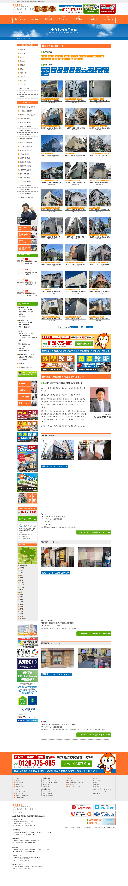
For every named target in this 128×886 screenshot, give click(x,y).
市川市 (107, 71)
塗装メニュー (64, 20)
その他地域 (44, 74)
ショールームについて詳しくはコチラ (93, 532)
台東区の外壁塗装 (25, 158)
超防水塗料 (22, 316)
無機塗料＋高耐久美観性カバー (27, 357)
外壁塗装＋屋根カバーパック (26, 355)
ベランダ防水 (92, 56)
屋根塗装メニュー (46, 789)
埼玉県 (65, 71)
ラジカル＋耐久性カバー (25, 359)
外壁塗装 (44, 56)
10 (82, 327)
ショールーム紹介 (20, 791)
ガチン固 (100, 56)
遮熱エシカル (22, 314)
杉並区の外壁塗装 (25, 162)
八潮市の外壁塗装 (25, 170)
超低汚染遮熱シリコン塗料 (26, 312)
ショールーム (108, 20)
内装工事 (55, 59)
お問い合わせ (19, 793)
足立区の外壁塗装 (25, 122)
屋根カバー (59, 56)
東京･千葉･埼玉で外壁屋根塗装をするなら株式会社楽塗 (88, 827)
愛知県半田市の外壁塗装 (27, 115)
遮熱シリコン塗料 (24, 324)
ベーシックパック (24, 346)
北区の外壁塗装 (24, 154)
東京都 (84, 68)
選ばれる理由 (49, 20)
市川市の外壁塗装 (25, 193)
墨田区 (78, 68)
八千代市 (98, 68)
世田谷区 (91, 68)
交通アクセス (24, 403)
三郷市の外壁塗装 (25, 185)
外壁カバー (82, 56)
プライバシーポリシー (22, 795)
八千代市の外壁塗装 (25, 142)
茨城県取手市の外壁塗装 (27, 107)
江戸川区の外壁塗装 (25, 146)
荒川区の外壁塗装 (25, 150)
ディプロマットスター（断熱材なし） (28, 339)
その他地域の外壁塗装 (26, 197)
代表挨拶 (22, 390)
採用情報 (18, 789)
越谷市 (77, 71)
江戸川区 (105, 68)
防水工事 (74, 59)
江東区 (60, 68)
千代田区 (54, 68)
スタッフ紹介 (24, 397)
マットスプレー (46, 59)
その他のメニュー (23, 363)
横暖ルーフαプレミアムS (26, 333)
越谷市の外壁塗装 (25, 174)
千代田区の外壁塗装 (25, 111)
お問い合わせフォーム (27, 519)
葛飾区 (72, 68)
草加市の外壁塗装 (25, 178)
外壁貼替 (74, 56)
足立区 (66, 68)
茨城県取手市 (45, 68)
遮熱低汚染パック (24, 350)
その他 (81, 59)
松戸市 (101, 71)
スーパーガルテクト (24, 335)
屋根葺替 (67, 56)
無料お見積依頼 (83, 344)
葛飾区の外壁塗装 (25, 126)
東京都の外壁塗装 (25, 134)
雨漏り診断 (96, 778)
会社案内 (34, 20)
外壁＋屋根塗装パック (24, 344)
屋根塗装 (51, 56)
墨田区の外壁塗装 (25, 130)
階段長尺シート (65, 59)
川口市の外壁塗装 (25, 181)
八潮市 (71, 71)
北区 (48, 71)
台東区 (53, 71)
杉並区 (59, 71)
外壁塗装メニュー (46, 778)
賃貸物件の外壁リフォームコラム (102, 789)
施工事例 (79, 20)
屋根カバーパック (23, 331)
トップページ (19, 778)
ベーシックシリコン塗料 (25, 309)
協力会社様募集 (20, 797)
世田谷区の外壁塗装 (25, 138)
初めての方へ (20, 20)
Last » (90, 327)
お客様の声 (93, 20)
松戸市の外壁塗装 (25, 189)
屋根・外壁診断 (97, 780)
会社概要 (22, 384)
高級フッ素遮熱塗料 (24, 327)
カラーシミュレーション (99, 791)
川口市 (89, 71)
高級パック (22, 348)
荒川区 (43, 71)
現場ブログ (96, 787)
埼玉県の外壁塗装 (25, 166)
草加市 (83, 71)
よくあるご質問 (97, 793)
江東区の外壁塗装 (25, 119)
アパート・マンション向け (25, 367)
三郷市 (95, 71)
